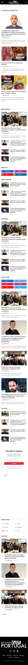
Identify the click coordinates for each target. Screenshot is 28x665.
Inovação (9, 655)
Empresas (21, 655)
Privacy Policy (13, 468)
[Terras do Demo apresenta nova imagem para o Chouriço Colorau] (14, 82)
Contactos (16, 657)
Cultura (11, 657)
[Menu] (2, 2)
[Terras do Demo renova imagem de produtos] (14, 54)
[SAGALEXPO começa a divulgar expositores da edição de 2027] (5, 151)
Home (4, 655)
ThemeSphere (21, 660)
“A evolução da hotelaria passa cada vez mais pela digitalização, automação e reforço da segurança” (13, 396)
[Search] (26, 2)
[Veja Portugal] (14, 2)
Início (2, 6)
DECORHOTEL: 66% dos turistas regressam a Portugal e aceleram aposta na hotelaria (13, 129)
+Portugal (15, 655)
